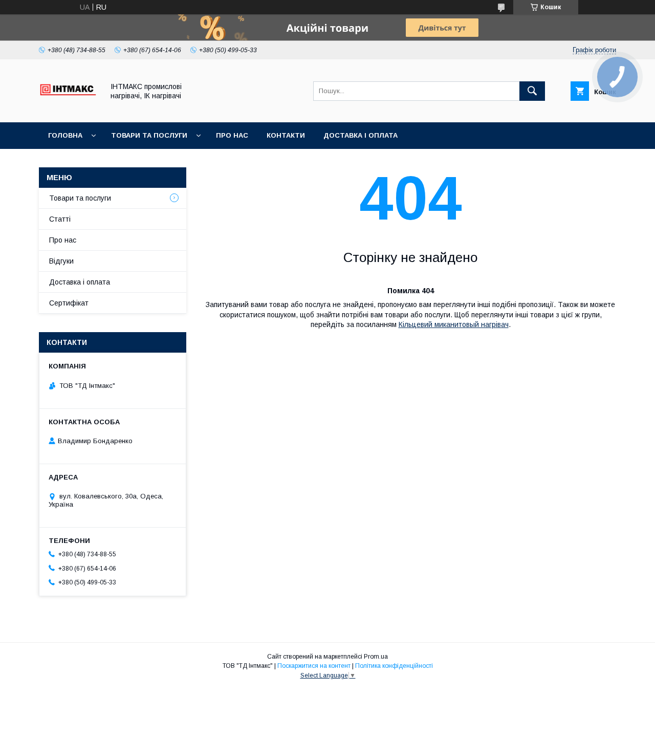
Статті (60, 219)
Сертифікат (69, 303)
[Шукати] (532, 91)
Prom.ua (376, 656)
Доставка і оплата (360, 135)
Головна (65, 135)
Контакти (286, 135)
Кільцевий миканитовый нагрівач (454, 324)
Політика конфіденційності (394, 665)
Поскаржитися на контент (314, 665)
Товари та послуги (149, 135)
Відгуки (61, 261)
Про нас (232, 135)
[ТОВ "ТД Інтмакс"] (68, 109)
